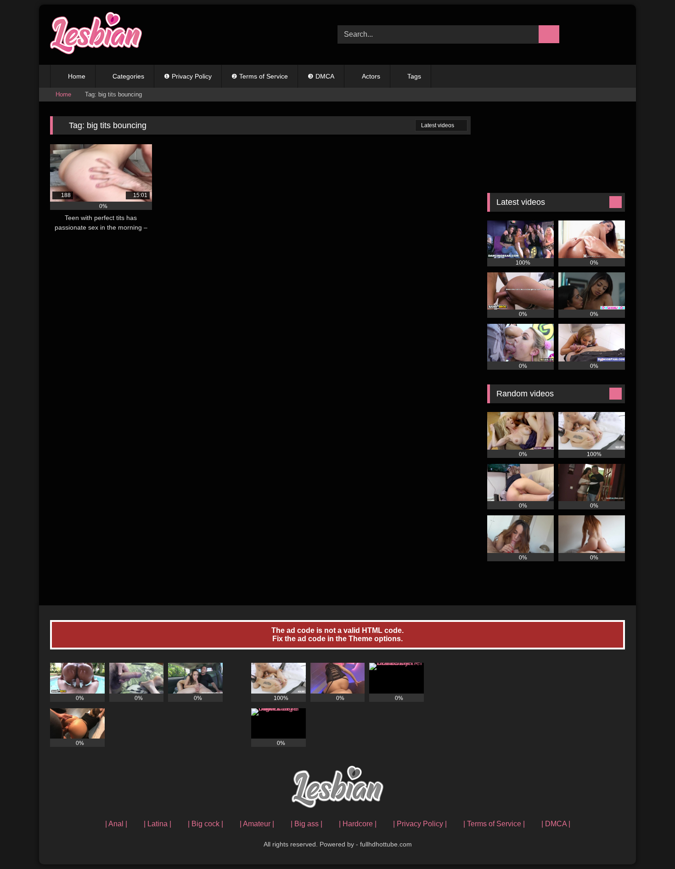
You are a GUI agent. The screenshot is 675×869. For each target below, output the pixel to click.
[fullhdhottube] (96, 34)
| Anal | (116, 824)
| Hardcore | (358, 824)
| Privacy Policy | (420, 824)
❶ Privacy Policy (188, 76)
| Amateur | (257, 824)
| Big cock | (205, 824)
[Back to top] (647, 842)
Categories (128, 76)
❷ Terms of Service (259, 76)
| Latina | (157, 824)
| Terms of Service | (494, 824)
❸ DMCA (321, 76)
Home (76, 76)
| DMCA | (555, 824)
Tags (414, 76)
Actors (371, 76)
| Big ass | (306, 824)
